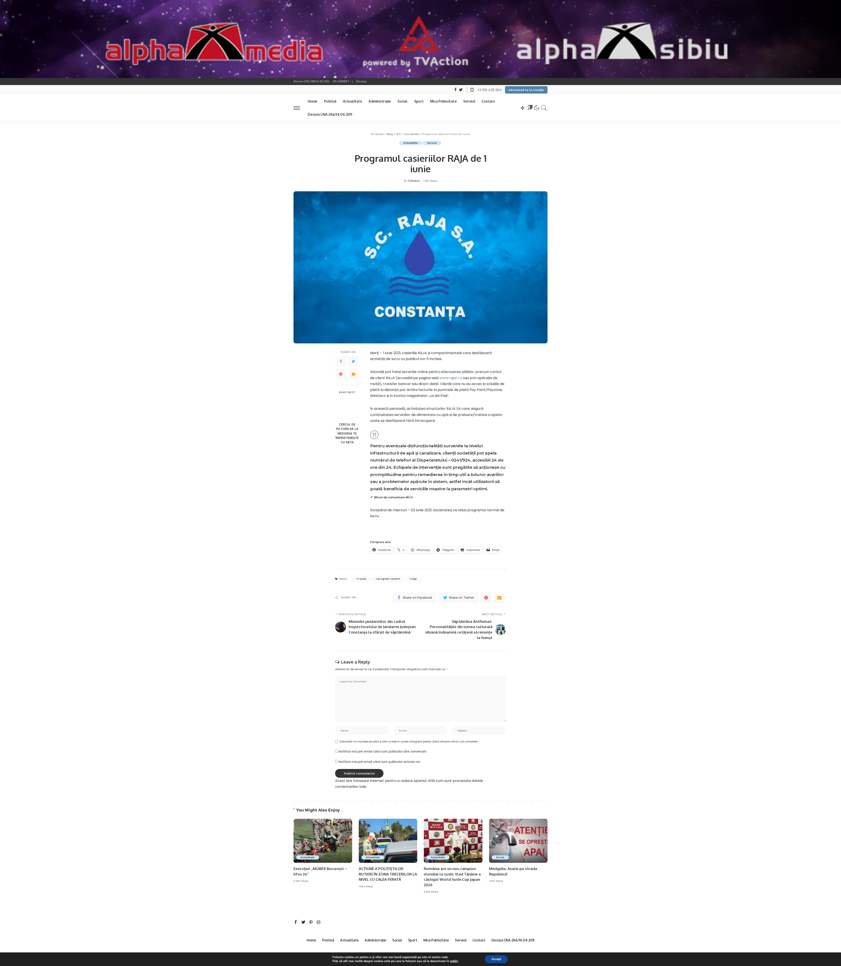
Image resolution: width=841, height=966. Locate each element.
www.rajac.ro (451, 377)
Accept (496, 959)
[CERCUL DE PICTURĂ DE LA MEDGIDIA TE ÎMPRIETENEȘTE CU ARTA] (347, 408)
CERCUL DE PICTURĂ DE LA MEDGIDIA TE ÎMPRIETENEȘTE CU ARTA (347, 433)
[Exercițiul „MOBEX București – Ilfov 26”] (322, 841)
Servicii (432, 142)
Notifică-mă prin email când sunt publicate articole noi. (380, 762)
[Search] (544, 108)
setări (454, 961)
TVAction (413, 181)
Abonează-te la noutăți (526, 90)
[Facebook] (341, 361)
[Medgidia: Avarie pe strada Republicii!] (518, 841)
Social (500, 857)
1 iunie (362, 578)
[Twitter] (353, 361)
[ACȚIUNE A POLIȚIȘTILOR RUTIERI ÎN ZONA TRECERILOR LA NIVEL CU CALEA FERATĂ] (388, 841)
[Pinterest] (341, 374)
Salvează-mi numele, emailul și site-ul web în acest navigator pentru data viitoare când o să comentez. (409, 741)
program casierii (389, 578)
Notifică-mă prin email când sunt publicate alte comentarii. (383, 751)
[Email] (353, 374)
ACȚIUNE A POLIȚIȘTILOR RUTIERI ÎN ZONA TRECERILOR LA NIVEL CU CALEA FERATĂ (388, 874)
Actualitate (410, 142)
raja (414, 578)
